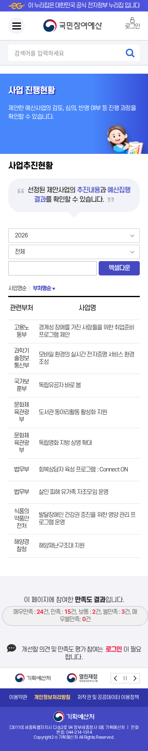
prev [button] (115, 678)
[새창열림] (33, 678)
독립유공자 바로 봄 (60, 385)
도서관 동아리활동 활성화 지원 (73, 412)
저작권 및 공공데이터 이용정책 (108, 697)
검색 (130, 53)
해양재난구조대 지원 (61, 545)
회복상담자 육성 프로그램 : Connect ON (83, 469)
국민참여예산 (74, 25)
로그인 (132, 26)
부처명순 (42, 288)
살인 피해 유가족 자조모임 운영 (73, 492)
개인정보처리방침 (52, 697)
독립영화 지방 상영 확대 (65, 443)
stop (125, 678)
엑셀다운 (119, 268)
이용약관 (18, 697)
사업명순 (17, 288)
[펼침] (16, 26)
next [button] (134, 678)
